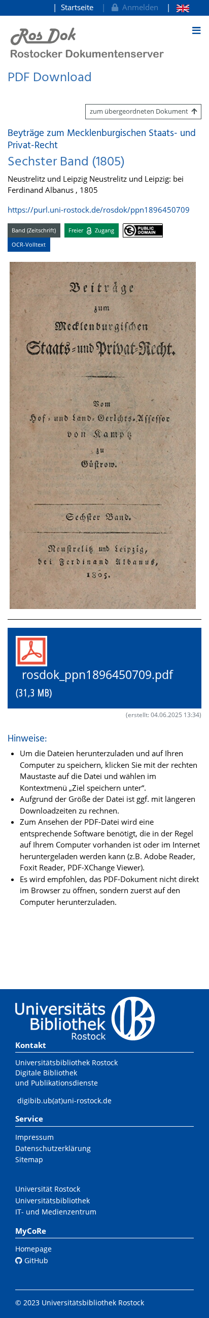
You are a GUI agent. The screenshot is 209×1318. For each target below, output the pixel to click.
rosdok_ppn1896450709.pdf (100, 683)
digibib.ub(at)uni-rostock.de (64, 1100)
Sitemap (29, 1159)
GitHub (35, 1260)
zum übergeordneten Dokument (140, 111)
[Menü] (196, 30)
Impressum (34, 1137)
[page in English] (177, 7)
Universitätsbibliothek (52, 1200)
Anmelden (138, 7)
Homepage (33, 1249)
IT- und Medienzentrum (55, 1211)
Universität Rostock (47, 1189)
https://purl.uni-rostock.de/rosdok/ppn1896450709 (99, 210)
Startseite (77, 7)
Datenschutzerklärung (53, 1148)
